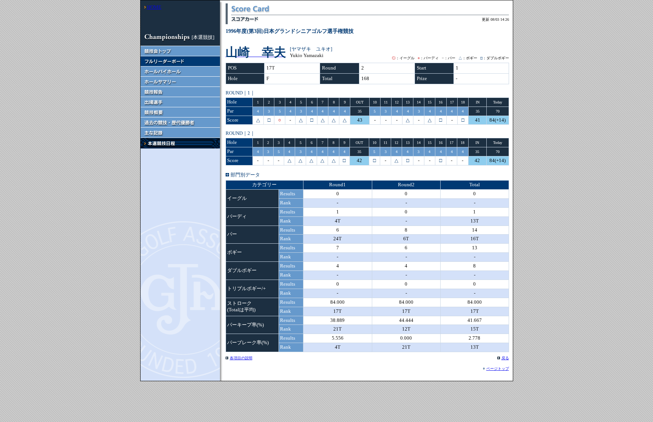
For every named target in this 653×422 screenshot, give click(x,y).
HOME (154, 7)
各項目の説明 (241, 358)
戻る (505, 358)
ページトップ (497, 368)
